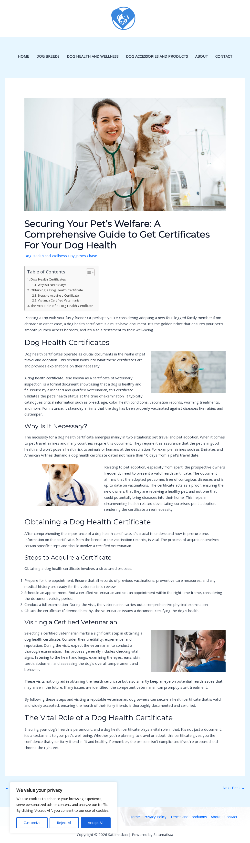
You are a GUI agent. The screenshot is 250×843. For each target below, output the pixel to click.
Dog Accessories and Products (157, 56)
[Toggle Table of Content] (87, 272)
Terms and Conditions (188, 816)
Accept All (95, 822)
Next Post (234, 787)
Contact (223, 56)
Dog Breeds (48, 56)
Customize (32, 822)
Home (23, 56)
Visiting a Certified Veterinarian (59, 300)
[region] (63, 807)
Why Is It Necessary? (52, 285)
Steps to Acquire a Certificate (58, 295)
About (201, 56)
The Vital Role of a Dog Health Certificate (62, 305)
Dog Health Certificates (48, 279)
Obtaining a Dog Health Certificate (57, 290)
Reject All (64, 822)
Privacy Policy (155, 816)
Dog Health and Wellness (93, 56)
